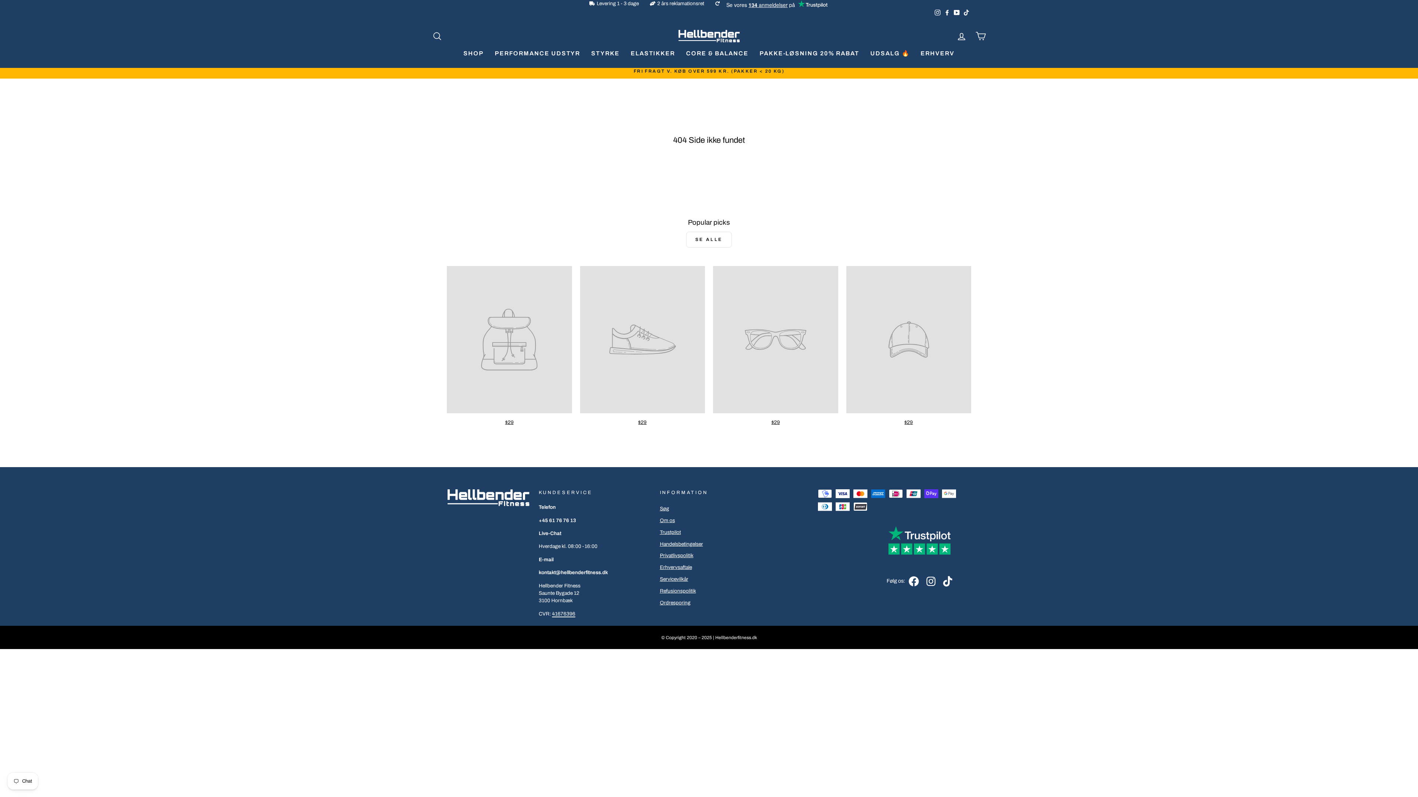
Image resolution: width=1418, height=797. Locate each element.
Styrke (605, 53)
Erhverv (937, 53)
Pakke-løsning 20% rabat (809, 53)
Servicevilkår (674, 579)
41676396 (563, 614)
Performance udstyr (537, 53)
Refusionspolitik (678, 591)
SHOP (473, 53)
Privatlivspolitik (676, 555)
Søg (664, 508)
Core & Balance (717, 53)
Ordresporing (675, 602)
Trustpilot (670, 532)
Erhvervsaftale (676, 567)
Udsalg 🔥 (890, 53)
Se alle (709, 239)
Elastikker (653, 53)
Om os (667, 520)
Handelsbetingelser (681, 544)
